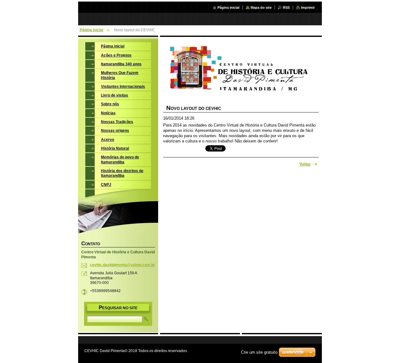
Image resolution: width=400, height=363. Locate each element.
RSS (286, 7)
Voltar (305, 164)
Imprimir (308, 7)
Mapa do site (261, 7)
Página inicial (228, 7)
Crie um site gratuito (259, 352)
